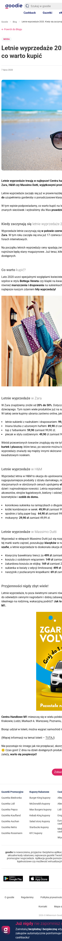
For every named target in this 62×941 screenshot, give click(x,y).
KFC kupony (35, 833)
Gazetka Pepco (9, 809)
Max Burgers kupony (40, 809)
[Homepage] (13, 6)
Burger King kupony (39, 797)
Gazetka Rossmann (11, 833)
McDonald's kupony (39, 803)
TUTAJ (49, 737)
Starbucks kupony (39, 827)
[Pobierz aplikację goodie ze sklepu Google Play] (13, 878)
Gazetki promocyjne (12, 791)
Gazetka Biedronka (11, 797)
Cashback (30, 12)
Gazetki (47, 12)
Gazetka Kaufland (11, 815)
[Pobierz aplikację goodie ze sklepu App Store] (39, 878)
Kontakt (43, 906)
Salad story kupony (39, 821)
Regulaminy (27, 897)
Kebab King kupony (39, 815)
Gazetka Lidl (8, 803)
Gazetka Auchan (10, 821)
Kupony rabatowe (39, 791)
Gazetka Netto (9, 827)
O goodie (9, 897)
